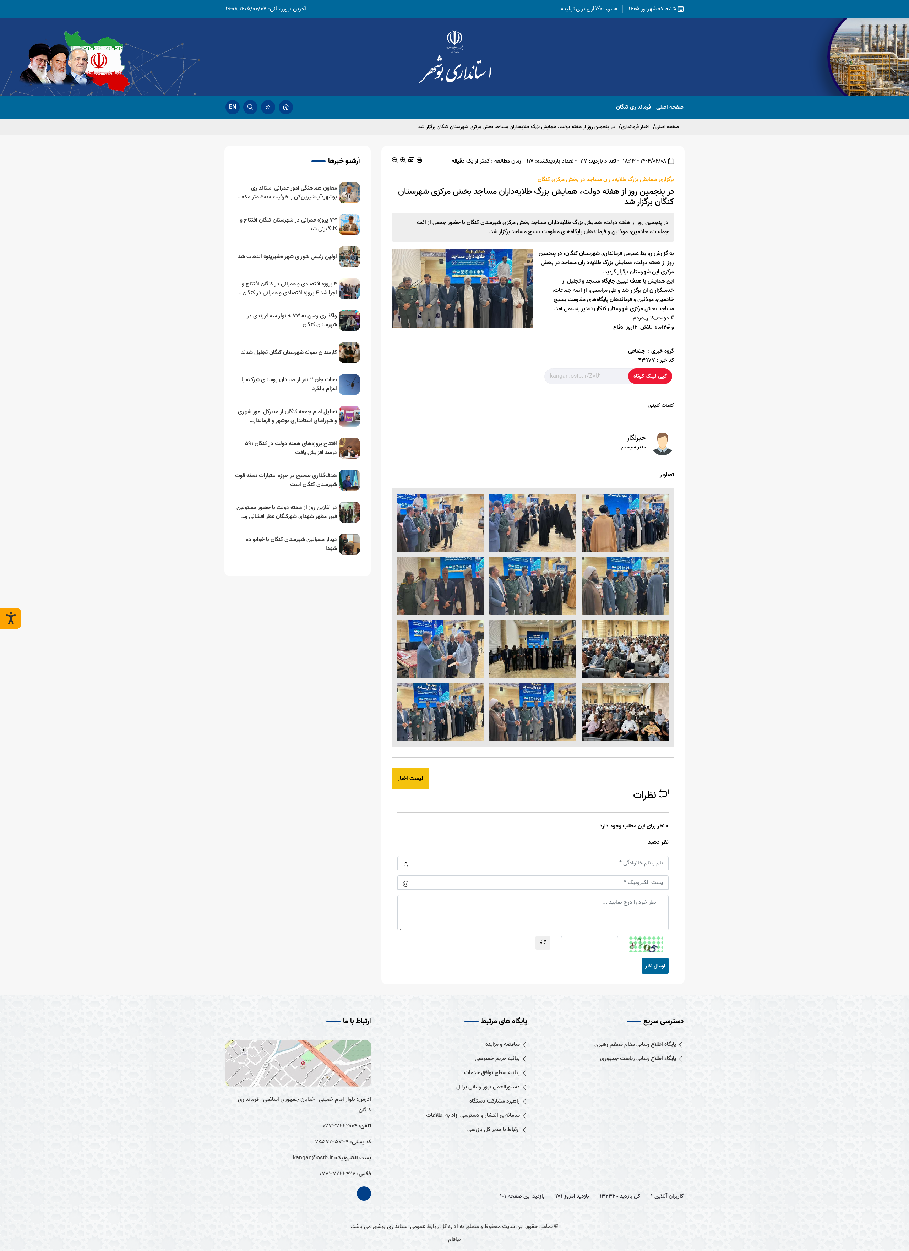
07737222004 (339, 1126)
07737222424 (337, 1174)
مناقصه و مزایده (502, 1044)
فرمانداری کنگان (633, 107)
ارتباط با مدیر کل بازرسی (493, 1129)
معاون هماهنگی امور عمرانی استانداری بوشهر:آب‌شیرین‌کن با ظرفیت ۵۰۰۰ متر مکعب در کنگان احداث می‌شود (286, 193)
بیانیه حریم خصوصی (497, 1058)
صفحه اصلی (670, 107)
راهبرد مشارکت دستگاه (494, 1101)
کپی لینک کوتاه (650, 376)
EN (232, 107)
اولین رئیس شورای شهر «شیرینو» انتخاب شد (287, 256)
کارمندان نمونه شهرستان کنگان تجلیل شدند (289, 352)
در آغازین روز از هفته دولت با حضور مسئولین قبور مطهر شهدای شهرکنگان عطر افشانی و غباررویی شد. (286, 512)
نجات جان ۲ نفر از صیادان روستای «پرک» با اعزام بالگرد (289, 384)
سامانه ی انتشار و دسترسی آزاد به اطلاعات (473, 1115)
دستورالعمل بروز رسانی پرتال (488, 1087)
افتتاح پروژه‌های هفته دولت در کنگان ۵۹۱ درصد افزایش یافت (291, 448)
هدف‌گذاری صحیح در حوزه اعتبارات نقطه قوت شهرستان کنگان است (286, 480)
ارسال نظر (655, 966)
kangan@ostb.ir (313, 1158)
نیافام (454, 1239)
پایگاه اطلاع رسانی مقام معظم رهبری (635, 1044)
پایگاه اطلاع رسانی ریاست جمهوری (638, 1058)
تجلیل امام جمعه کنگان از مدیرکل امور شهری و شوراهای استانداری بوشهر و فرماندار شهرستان (287, 416)
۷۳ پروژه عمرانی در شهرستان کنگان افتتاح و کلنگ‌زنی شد (288, 225)
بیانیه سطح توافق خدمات (492, 1073)
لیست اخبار (410, 778)
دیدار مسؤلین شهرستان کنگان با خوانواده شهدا (291, 544)
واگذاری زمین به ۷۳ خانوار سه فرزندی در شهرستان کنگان (292, 320)
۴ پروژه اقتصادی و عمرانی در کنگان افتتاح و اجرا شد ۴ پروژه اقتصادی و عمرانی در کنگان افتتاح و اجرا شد (289, 288)
